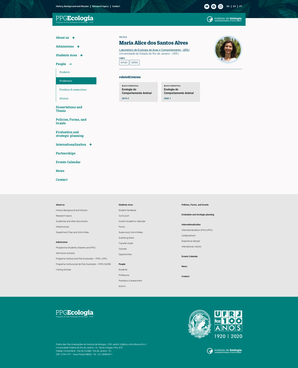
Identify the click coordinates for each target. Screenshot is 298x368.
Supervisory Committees (131, 232)
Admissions (65, 46)
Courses (123, 249)
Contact (116, 6)
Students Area (66, 55)
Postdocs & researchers (73, 89)
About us (62, 37)
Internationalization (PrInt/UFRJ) (197, 230)
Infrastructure (62, 226)
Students (64, 72)
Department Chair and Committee (72, 232)
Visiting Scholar (63, 269)
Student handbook (127, 210)
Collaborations (189, 235)
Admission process (65, 253)
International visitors (191, 246)
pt (240, 6)
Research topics (100, 6)
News (60, 171)
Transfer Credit (126, 243)
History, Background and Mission (72, 6)
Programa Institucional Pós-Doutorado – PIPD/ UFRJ (81, 258)
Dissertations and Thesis (69, 109)
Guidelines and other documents (72, 221)
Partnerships (66, 153)
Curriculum (124, 215)
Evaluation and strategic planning (70, 134)
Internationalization (71, 144)
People (61, 64)
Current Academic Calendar (132, 221)
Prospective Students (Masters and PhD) (76, 247)
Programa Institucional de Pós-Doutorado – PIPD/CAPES (83, 264)
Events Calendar (68, 162)
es (234, 6)
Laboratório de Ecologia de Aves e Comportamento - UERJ (154, 50)
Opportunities (125, 254)
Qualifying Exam (126, 237)
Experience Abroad (191, 241)
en (228, 6)
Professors (65, 80)
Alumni (63, 98)
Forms (122, 226)
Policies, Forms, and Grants (71, 121)
